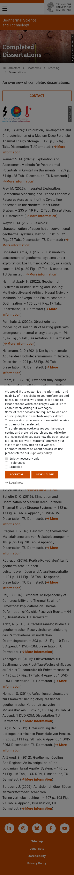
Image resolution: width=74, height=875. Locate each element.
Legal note (16, 482)
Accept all (17, 474)
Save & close (45, 474)
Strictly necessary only (24, 458)
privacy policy (42, 453)
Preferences (17, 462)
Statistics (15, 466)
